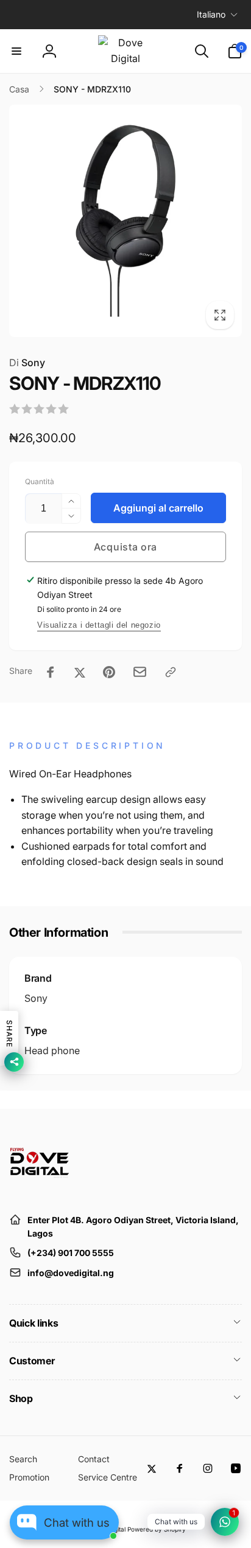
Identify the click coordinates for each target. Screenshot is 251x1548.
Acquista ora (125, 547)
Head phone (52, 1050)
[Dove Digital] (39, 1190)
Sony (27, 362)
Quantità (39, 481)
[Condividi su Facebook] (50, 672)
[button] (16, 51)
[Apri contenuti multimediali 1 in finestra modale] (125, 221)
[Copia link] (170, 672)
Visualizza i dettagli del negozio (99, 625)
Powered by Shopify (156, 1529)
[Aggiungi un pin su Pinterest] (109, 672)
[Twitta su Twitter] (80, 672)
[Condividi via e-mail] (139, 671)
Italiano (211, 14)
